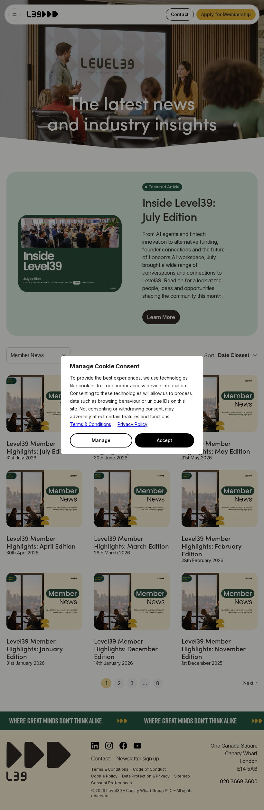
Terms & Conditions (90, 424)
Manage (101, 440)
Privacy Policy (132, 424)
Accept (164, 440)
